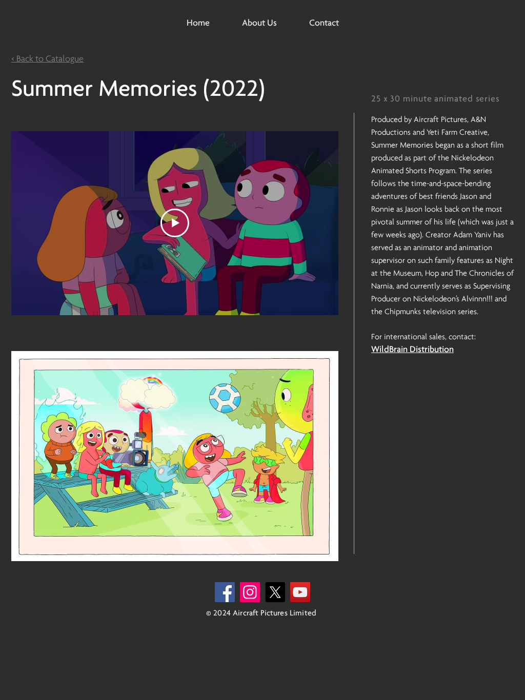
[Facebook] (225, 592)
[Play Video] (174, 223)
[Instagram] (250, 592)
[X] (275, 592)
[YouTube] (300, 592)
